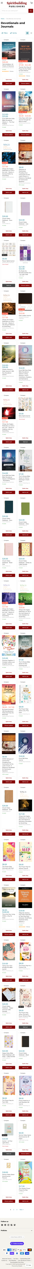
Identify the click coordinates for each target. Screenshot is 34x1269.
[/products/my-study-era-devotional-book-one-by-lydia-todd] (25, 253)
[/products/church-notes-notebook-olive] (25, 508)
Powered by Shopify (17, 1266)
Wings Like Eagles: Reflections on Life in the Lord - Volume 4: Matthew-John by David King (8, 427)
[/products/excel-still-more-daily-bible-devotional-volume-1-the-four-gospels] (9, 101)
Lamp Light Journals (23, 1140)
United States (16, 1237)
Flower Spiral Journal (8, 261)
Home (2, 18)
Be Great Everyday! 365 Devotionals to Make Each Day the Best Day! (8, 712)
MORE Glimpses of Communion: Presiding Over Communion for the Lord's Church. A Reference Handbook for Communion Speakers (8, 765)
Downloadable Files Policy (17, 1262)
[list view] (31, 33)
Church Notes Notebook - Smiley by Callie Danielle (25, 562)
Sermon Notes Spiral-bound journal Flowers (8, 1176)
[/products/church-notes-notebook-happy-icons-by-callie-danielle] (9, 994)
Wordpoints (21, 923)
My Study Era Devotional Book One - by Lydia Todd (25, 272)
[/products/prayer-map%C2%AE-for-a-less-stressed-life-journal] (25, 1085)
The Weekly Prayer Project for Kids (24, 1189)
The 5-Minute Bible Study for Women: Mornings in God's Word (24, 478)
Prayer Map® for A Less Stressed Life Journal (24, 1102)
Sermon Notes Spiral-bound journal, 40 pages (25, 1136)
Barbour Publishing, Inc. (24, 483)
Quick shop (9, 79)
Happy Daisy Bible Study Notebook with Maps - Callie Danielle (8, 1054)
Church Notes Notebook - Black (24, 1054)
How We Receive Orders (24, 1260)
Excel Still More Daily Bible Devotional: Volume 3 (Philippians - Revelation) (8, 478)
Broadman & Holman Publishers (24, 317)
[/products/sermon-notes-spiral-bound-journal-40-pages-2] (9, 1165)
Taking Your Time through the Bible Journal (7, 967)
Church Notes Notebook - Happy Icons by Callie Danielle (7, 1008)
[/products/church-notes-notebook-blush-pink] (9, 549)
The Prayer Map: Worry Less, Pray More (24, 710)
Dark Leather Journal (25, 315)
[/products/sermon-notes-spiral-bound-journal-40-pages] (25, 1126)
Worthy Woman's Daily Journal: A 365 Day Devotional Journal (8, 372)
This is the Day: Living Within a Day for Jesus (8, 915)
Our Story (15, 1258)
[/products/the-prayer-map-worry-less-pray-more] (25, 694)
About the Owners (7, 1258)
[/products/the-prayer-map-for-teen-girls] (9, 1085)
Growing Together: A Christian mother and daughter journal (8, 662)
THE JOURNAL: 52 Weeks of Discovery (8, 65)
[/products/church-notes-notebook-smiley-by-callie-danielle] (25, 549)
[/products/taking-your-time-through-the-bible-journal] (9, 951)
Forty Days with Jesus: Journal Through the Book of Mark (25, 119)
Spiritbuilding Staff (25, 1258)
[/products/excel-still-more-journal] (25, 743)
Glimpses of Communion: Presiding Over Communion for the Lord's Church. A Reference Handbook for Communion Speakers (25, 175)
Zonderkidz (21, 1191)
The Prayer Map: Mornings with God (8, 867)
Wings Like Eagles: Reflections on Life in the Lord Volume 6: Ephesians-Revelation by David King (25, 819)
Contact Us (4, 1260)
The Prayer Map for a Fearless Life (25, 966)
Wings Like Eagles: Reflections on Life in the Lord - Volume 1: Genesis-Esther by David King (8, 172)
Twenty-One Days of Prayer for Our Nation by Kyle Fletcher (25, 68)
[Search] (30, 11)
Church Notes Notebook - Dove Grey (7, 220)
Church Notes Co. (6, 223)
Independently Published (8, 665)
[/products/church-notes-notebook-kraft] (9, 796)
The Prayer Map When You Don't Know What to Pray (25, 1014)
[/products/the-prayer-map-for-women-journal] (25, 852)
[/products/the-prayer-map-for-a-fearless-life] (25, 951)
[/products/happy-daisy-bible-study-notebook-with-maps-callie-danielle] (9, 1041)
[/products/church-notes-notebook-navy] (9, 507)
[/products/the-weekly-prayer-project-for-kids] (25, 1172)
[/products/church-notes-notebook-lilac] (25, 208)
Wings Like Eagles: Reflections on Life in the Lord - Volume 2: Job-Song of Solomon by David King (8, 323)
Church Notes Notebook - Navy (7, 519)
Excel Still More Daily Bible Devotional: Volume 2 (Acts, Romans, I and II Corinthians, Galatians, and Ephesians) (25, 374)
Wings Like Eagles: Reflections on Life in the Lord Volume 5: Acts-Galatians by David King (25, 613)
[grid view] (27, 33)
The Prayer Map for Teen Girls (8, 1101)
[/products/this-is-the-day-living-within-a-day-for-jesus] (9, 897)
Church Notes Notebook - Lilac (23, 223)
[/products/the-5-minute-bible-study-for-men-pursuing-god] (25, 646)
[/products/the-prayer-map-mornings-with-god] (9, 852)
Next (21, 1209)
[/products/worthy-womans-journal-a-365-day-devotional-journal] (9, 354)
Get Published (12, 1260)
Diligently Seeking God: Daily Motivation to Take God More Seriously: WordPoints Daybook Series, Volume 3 (25, 917)
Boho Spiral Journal (24, 416)
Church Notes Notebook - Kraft (7, 808)
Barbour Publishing (23, 1017)
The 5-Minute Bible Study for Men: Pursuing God (24, 663)
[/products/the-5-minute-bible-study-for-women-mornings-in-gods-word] (25, 460)
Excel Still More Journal (23, 759)
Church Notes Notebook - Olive (24, 523)
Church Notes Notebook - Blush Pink (7, 562)
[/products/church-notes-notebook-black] (25, 1041)
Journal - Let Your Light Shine (7, 1142)
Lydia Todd (21, 276)
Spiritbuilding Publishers (8, 67)
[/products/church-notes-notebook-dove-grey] (9, 207)
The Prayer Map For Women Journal (24, 867)
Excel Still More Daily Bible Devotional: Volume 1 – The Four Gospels (8, 121)
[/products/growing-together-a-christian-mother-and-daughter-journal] (9, 645)
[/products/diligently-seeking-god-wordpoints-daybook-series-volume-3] (25, 897)
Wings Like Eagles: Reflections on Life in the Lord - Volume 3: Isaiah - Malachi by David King (8, 612)
